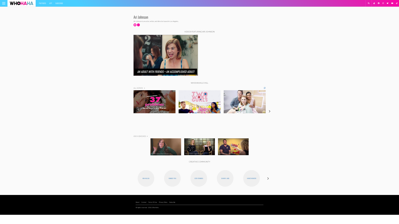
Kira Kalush (146, 178)
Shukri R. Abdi (225, 178)
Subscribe (59, 3)
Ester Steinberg (199, 178)
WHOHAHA (22, 3)
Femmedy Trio (172, 178)
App (50, 3)
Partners (42, 3)
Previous (129, 111)
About (137, 202)
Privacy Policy (163, 202)
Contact (143, 202)
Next (269, 111)
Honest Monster (251, 178)
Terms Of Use (152, 202)
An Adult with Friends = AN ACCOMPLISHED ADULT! (165, 71)
